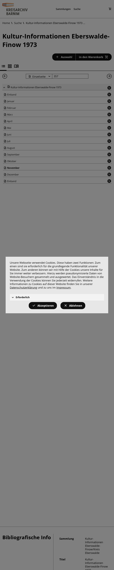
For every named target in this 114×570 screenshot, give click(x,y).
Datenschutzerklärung (23, 287)
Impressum (63, 287)
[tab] (57, 297)
